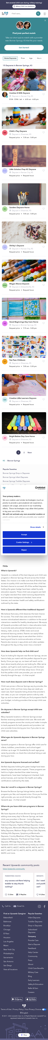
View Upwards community (14, 869)
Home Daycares (10, 58)
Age (30, 58)
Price (23, 58)
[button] (43, 94)
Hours (39, 58)
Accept (24, 535)
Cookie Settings (22, 542)
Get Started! (24, 47)
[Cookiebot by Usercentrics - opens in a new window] (35, 488)
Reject (24, 550)
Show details (35, 527)
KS (4, 460)
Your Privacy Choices (33, 1009)
